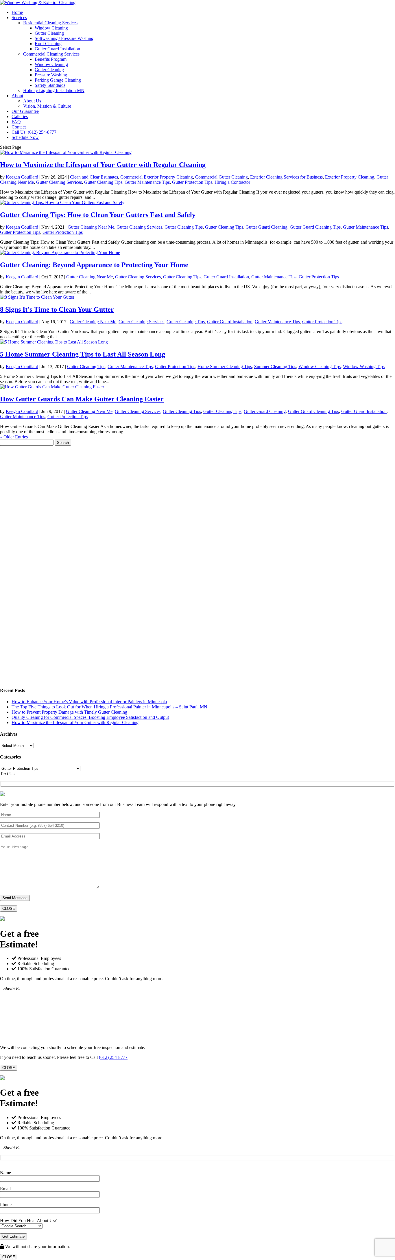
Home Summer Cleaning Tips (225, 366)
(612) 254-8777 (113, 1057)
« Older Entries (14, 436)
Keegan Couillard (22, 177)
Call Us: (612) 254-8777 (34, 132)
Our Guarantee (25, 111)
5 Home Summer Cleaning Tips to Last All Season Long (82, 354)
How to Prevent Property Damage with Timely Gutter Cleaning (69, 712)
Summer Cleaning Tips (275, 366)
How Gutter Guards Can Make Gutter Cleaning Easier (82, 399)
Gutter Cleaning (49, 33)
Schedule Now (25, 137)
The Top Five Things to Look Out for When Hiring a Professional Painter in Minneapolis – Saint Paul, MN (109, 706)
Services (19, 17)
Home (17, 12)
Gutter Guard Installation (57, 48)
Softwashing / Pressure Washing (64, 38)
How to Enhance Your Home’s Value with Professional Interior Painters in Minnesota (89, 701)
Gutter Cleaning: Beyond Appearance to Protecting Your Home (94, 265)
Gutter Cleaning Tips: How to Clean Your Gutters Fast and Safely (97, 214)
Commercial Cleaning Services (51, 54)
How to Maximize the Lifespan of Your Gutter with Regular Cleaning (103, 164)
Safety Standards (50, 85)
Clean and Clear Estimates (94, 177)
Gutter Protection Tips (192, 182)
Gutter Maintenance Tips (147, 182)
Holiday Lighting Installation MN (53, 90)
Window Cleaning (51, 27)
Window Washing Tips (364, 366)
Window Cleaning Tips (319, 366)
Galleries (20, 116)
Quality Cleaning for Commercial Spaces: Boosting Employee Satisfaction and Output (90, 717)
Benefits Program (51, 59)
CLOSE (8, 908)
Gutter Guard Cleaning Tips (315, 227)
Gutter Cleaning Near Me (91, 227)
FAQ (16, 121)
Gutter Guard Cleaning (266, 227)
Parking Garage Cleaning (58, 80)
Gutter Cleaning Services (59, 182)
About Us (32, 100)
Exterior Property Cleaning (349, 177)
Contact (19, 126)
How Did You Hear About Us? (28, 1220)
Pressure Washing (51, 74)
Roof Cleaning (48, 43)
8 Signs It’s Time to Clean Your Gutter (57, 309)
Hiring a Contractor (232, 182)
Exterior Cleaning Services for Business (286, 177)
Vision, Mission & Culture (47, 106)
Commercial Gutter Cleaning (221, 177)
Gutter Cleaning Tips (103, 182)
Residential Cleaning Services (50, 22)
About (17, 95)
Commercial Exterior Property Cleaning (156, 177)
